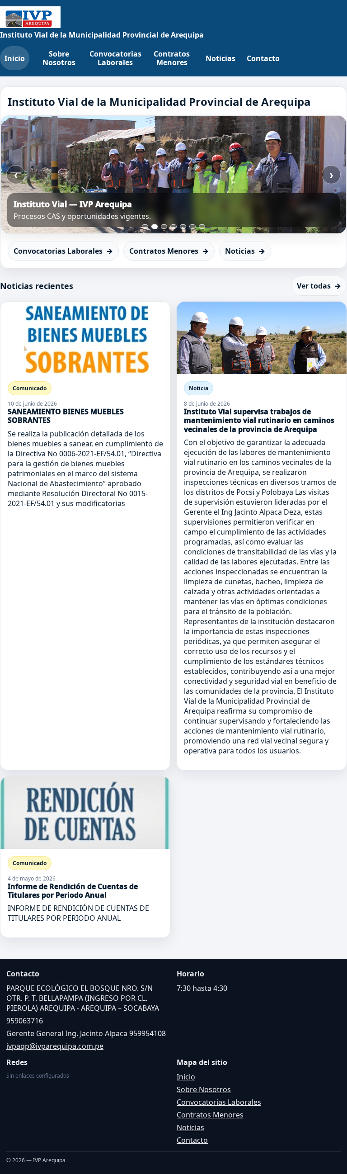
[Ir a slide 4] (173, 226)
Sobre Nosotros (58, 58)
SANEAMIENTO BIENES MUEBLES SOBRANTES (66, 416)
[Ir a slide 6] (192, 226)
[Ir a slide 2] (154, 226)
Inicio (15, 58)
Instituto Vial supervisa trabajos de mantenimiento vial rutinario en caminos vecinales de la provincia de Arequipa (259, 420)
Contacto (263, 58)
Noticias (220, 58)
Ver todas (319, 286)
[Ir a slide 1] (145, 226)
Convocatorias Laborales (115, 58)
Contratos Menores (172, 58)
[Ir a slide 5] (183, 226)
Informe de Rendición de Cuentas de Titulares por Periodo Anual (73, 890)
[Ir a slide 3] (164, 226)
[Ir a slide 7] (202, 226)
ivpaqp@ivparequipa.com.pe (54, 1046)
